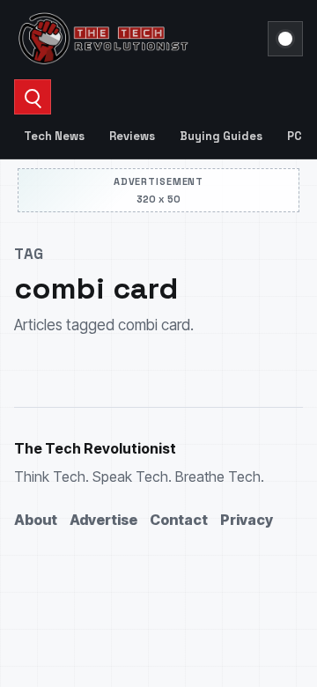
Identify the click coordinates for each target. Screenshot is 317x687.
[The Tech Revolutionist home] (135, 39)
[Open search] (32, 96)
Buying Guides (221, 136)
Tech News (54, 136)
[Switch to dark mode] (285, 38)
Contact (179, 519)
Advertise (103, 519)
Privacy (246, 519)
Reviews (132, 136)
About (35, 519)
